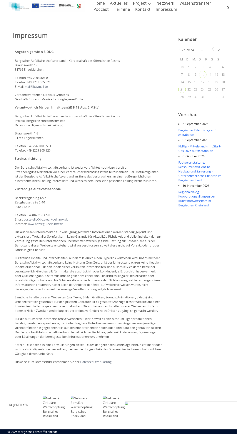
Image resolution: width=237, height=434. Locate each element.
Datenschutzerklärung (96, 362)
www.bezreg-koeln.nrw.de (45, 224)
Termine (122, 9)
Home (99, 3)
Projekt (140, 3)
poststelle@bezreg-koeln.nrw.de (46, 219)
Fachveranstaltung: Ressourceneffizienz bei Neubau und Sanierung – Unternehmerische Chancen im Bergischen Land (199, 171)
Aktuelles (119, 3)
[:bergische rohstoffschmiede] (46, 6)
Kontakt (143, 9)
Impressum (166, 9)
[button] (228, 6)
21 (182, 90)
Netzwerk (165, 3)
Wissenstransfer (195, 3)
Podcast (101, 9)
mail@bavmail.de (36, 87)
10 (202, 75)
